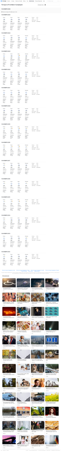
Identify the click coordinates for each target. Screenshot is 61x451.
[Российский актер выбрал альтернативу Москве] (37, 385)
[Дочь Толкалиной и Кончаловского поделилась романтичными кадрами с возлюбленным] (52, 413)
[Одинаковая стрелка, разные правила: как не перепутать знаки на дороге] (52, 342)
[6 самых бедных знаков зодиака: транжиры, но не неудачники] (23, 385)
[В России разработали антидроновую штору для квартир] (23, 399)
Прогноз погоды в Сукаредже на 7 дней (37, 270)
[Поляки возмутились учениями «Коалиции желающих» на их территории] (9, 427)
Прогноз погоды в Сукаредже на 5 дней (22, 270)
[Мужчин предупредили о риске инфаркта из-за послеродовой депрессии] (37, 370)
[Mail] (1, 1)
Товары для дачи (37, 271)
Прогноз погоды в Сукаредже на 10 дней (52, 270)
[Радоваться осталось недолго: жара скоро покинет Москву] (52, 370)
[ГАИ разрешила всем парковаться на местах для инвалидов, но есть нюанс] (9, 285)
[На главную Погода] (4, 1)
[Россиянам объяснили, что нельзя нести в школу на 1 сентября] (37, 328)
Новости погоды (24, 271)
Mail (1, 450)
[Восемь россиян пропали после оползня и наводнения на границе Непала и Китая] (37, 342)
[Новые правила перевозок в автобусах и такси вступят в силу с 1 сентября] (23, 313)
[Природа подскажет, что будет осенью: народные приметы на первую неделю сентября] (9, 299)
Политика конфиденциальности (33, 450)
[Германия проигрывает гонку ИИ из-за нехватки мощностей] (52, 442)
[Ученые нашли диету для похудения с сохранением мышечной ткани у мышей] (23, 328)
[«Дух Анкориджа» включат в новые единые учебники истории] (9, 342)
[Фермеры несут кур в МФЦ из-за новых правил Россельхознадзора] (23, 299)
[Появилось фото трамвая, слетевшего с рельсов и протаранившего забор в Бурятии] (52, 285)
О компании (4, 450)
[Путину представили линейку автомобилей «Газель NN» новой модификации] (9, 399)
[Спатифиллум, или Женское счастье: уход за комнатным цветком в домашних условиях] (23, 427)
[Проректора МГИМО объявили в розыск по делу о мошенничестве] (37, 313)
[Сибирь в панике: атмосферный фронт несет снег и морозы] (9, 328)
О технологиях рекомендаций (42, 450)
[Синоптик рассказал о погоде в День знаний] (37, 427)
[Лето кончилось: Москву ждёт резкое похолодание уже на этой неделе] (9, 413)
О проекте (27, 450)
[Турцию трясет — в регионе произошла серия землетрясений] (52, 299)
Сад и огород (30, 271)
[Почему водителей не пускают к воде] (52, 356)
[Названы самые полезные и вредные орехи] (37, 299)
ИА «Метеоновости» (57, 450)
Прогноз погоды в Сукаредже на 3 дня (8, 270)
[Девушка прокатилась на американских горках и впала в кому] (52, 385)
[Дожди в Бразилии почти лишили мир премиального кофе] (37, 442)
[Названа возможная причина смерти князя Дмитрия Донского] (9, 385)
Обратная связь (48, 450)
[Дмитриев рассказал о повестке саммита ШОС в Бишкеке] (23, 413)
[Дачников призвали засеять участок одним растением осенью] (52, 399)
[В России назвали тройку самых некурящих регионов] (23, 370)
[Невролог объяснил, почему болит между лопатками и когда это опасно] (23, 342)
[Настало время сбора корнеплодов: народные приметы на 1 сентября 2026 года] (9, 370)
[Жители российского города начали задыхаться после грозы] (37, 285)
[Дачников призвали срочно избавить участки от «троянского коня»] (37, 413)
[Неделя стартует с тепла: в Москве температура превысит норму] (9, 442)
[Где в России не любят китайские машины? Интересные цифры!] (37, 399)
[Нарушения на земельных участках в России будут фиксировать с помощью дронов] (23, 356)
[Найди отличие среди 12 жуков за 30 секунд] (52, 313)
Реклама (8, 450)
